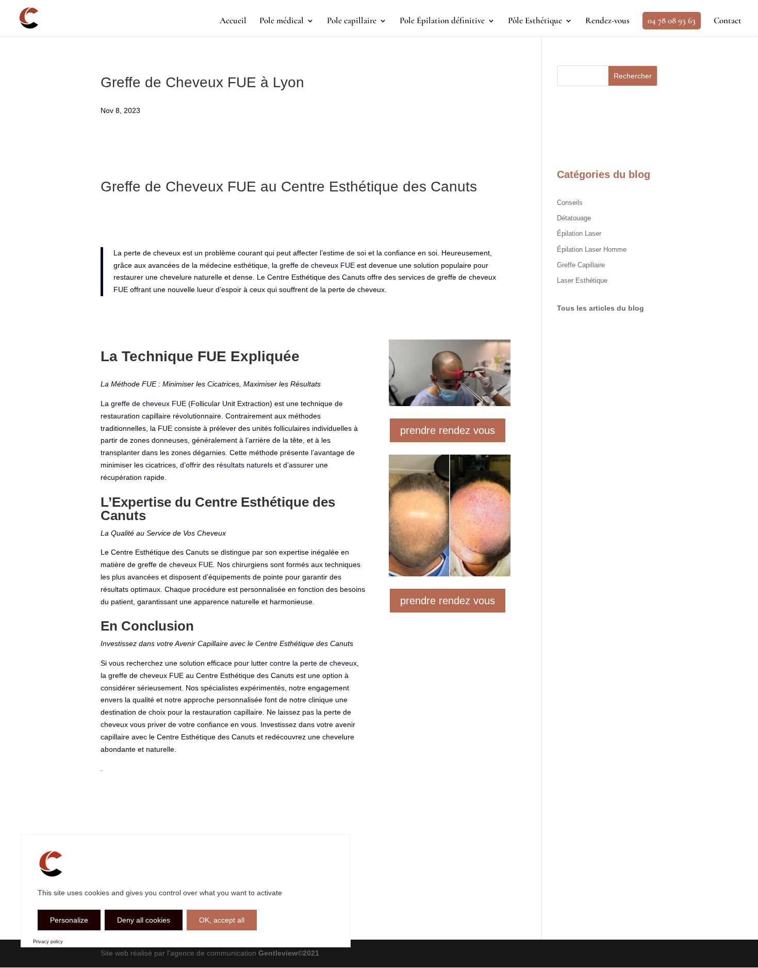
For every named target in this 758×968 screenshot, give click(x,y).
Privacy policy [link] (48, 941)
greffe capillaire (581, 265)
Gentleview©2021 (288, 953)
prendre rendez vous (447, 430)
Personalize (69, 920)
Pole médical (281, 21)
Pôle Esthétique (535, 21)
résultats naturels (245, 465)
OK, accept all (221, 920)
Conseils (570, 202)
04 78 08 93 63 (672, 20)
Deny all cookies (143, 920)
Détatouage (574, 218)
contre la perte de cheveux (313, 663)
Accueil (233, 21)
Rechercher (633, 76)
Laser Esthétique (582, 280)
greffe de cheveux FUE (148, 403)
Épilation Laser (579, 233)
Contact (727, 21)
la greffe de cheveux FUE (313, 265)
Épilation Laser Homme (592, 249)
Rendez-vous (607, 21)
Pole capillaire (351, 21)
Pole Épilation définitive (442, 21)
